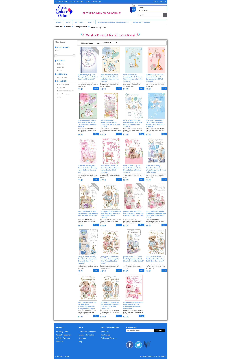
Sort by (99, 43)
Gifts (68, 22)
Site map (82, 338)
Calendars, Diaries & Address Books (113, 22)
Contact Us (105, 335)
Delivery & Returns (108, 338)
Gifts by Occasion (63, 338)
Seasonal (59, 341)
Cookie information (86, 335)
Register (163, 2)
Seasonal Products (141, 22)
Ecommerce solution (147, 356)
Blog (80, 341)
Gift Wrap (79, 22)
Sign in (155, 2)
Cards (58, 22)
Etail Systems (161, 356)
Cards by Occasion (63, 335)
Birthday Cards (62, 331)
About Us (105, 331)
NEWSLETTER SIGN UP (93, 2)
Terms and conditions (87, 331)
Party (90, 22)
